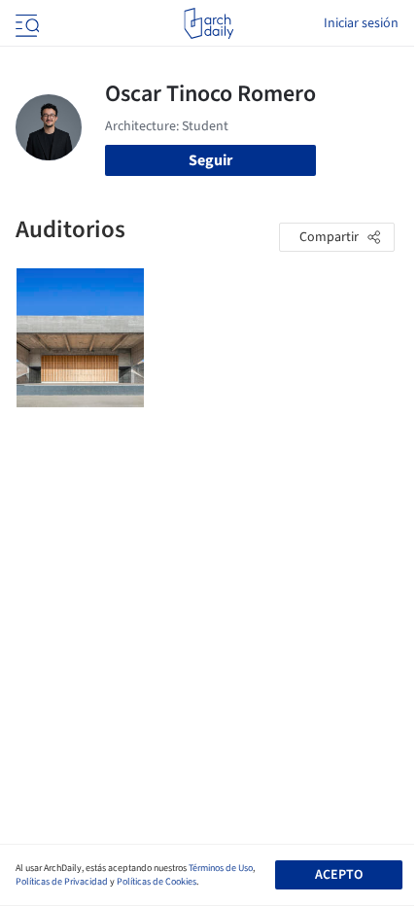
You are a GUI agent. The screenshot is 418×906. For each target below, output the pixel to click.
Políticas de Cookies (156, 882)
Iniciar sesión (361, 23)
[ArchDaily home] (208, 23)
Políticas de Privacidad (62, 882)
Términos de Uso (221, 868)
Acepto (339, 875)
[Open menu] (25, 23)
